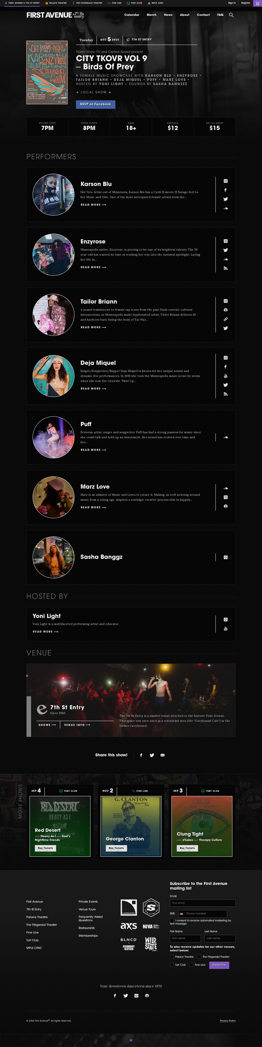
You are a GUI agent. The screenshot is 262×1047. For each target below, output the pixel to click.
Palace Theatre (184, 957)
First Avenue (34, 902)
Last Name (211, 931)
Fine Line (199, 965)
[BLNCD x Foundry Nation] (129, 944)
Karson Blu (96, 184)
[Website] (225, 319)
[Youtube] (225, 376)
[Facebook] (225, 190)
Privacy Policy (228, 1021)
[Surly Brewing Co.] (151, 907)
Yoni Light (47, 616)
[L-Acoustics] (129, 907)
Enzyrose (93, 242)
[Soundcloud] (225, 208)
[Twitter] (225, 199)
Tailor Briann (99, 302)
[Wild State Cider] (151, 944)
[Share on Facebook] (141, 755)
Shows (45, 725)
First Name (176, 931)
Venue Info (74, 725)
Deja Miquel (98, 363)
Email (173, 896)
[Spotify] (225, 310)
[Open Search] (231, 15)
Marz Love (95, 487)
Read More (91, 205)
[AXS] (129, 926)
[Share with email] (162, 755)
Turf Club (180, 965)
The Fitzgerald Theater (215, 957)
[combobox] (182, 913)
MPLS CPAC (34, 948)
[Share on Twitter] (152, 755)
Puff (86, 424)
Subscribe (219, 965)
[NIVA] (151, 926)
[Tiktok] (225, 268)
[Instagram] (225, 181)
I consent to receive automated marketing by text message (200, 922)
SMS (172, 914)
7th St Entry (33, 909)
